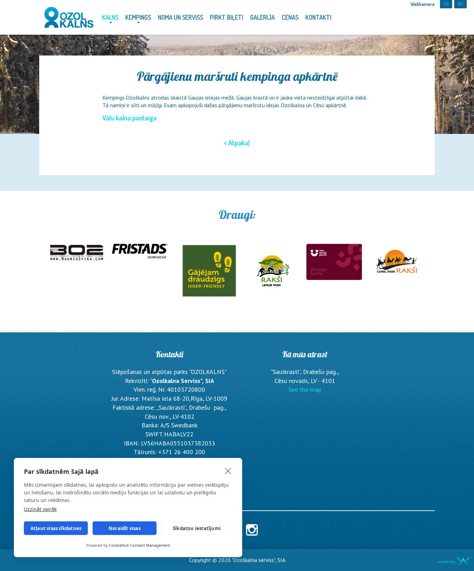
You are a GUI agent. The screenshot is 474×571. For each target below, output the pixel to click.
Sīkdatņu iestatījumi (197, 528)
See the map (304, 389)
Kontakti (318, 17)
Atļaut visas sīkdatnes (56, 528)
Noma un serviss (180, 17)
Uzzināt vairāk (40, 509)
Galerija (262, 17)
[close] (228, 470)
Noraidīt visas (125, 528)
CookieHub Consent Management (139, 545)
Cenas (290, 17)
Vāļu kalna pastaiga (129, 117)
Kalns (110, 17)
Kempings (138, 17)
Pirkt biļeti (226, 17)
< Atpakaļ (237, 142)
